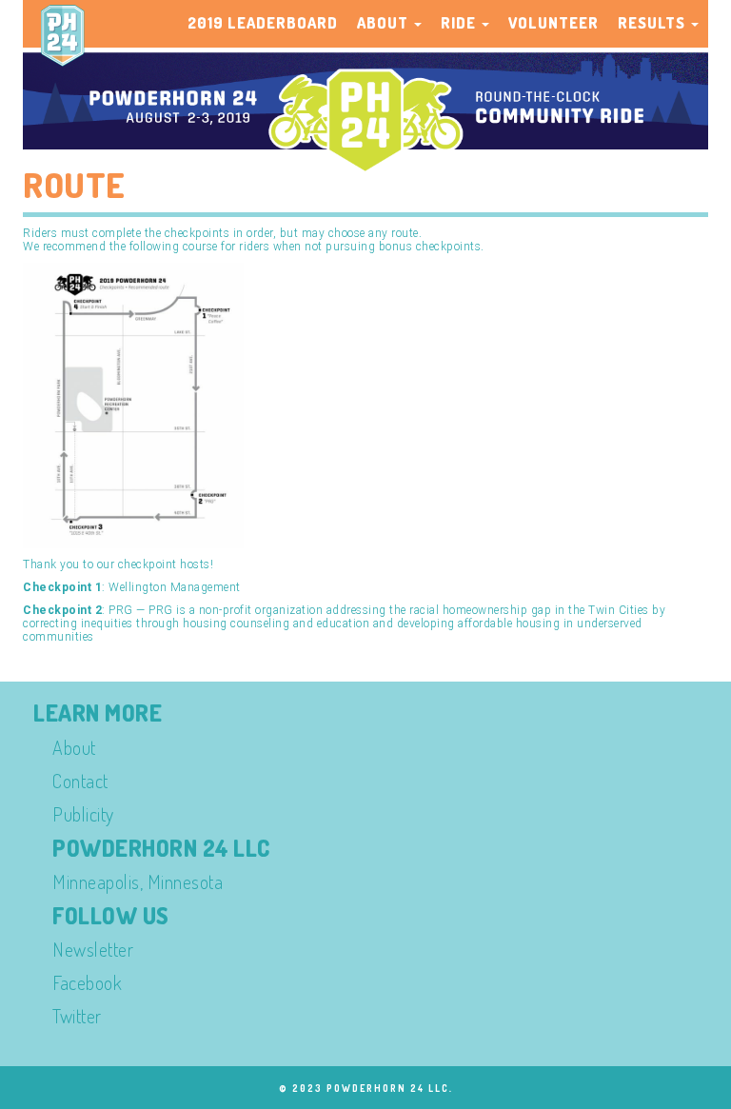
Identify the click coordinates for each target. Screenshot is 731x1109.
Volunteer (553, 22)
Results (653, 22)
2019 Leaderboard (263, 22)
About (384, 22)
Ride (460, 22)
